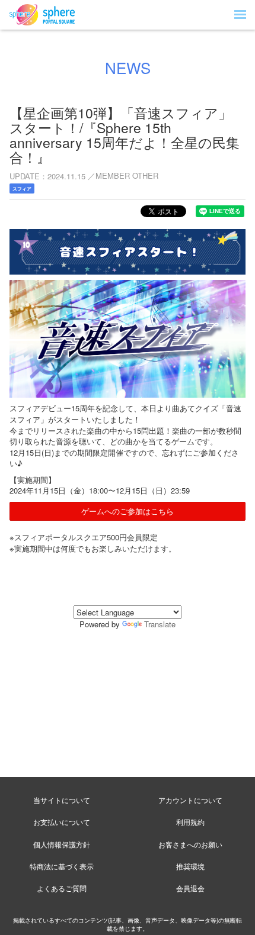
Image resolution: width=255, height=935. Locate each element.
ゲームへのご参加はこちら (127, 511)
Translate (160, 624)
